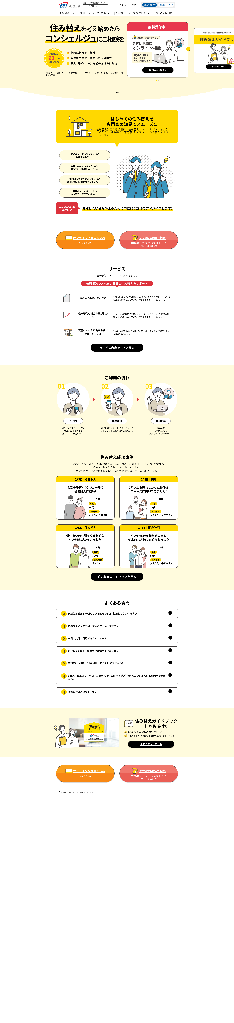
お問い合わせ (124, 5)
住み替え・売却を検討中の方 (142, 13)
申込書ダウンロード (166, 5)
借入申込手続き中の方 (103, 13)
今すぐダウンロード (151, 744)
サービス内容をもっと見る (117, 347)
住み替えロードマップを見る (117, 577)
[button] (156, 80)
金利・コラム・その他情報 (164, 13)
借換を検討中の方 (85, 13)
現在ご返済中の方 (122, 13)
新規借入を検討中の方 (67, 13)
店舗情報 (134, 5)
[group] (157, 51)
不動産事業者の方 (150, 5)
